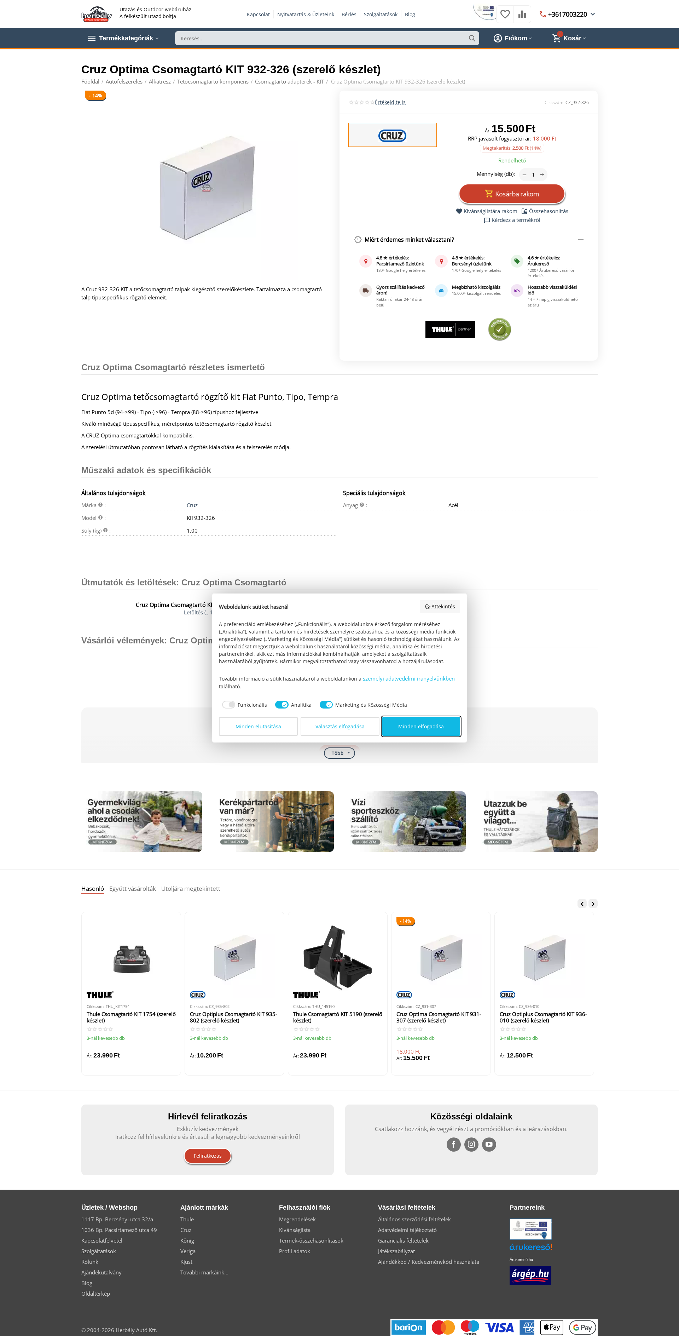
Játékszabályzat (396, 1251)
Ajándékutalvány (101, 1272)
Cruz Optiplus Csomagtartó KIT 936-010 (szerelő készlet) (543, 1017)
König (187, 1240)
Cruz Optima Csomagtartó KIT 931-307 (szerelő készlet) (438, 1017)
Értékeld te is (390, 102)
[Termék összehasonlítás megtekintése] (522, 17)
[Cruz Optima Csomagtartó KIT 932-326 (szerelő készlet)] (206, 188)
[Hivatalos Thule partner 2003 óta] (450, 329)
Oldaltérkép (95, 1293)
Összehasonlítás (548, 211)
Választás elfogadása (340, 726)
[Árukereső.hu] (541, 1249)
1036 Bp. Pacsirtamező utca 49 (119, 1229)
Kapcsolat (258, 14)
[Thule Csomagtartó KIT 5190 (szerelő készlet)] (337, 957)
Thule (187, 1219)
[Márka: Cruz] (392, 135)
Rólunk (89, 1261)
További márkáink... (204, 1272)
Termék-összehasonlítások (311, 1240)
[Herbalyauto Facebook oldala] (454, 1144)
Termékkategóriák (126, 38)
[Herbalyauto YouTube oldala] (489, 1144)
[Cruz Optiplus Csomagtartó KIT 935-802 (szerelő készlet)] (234, 957)
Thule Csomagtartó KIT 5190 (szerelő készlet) (337, 1017)
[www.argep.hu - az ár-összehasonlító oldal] (530, 1274)
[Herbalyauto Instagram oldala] (471, 1144)
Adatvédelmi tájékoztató (407, 1229)
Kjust (186, 1261)
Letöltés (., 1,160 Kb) (208, 612)
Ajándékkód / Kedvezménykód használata (428, 1261)
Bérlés (349, 14)
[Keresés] (472, 38)
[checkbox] (243, 705)
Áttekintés (443, 606)
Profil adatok (294, 1251)
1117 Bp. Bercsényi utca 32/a (117, 1219)
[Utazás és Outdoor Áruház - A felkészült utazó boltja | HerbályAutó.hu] (96, 13)
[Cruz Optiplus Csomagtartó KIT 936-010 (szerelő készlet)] (544, 957)
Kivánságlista (295, 1229)
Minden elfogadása (421, 726)
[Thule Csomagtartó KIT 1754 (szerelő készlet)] (131, 957)
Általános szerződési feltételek (414, 1219)
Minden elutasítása (258, 726)
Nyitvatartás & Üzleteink (305, 14)
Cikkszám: (554, 102)
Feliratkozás (208, 1155)
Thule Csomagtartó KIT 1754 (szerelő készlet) (131, 1017)
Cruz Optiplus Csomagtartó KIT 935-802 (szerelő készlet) (233, 1017)
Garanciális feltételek (403, 1240)
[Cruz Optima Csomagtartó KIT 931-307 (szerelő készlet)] (441, 957)
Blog (410, 14)
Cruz (192, 505)
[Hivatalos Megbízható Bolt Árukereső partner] (500, 329)
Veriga (188, 1251)
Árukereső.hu (521, 1259)
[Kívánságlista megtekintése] (505, 17)
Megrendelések (297, 1219)
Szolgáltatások (380, 14)
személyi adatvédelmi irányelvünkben (409, 678)
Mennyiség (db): (496, 173)
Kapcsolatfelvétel (101, 1240)
